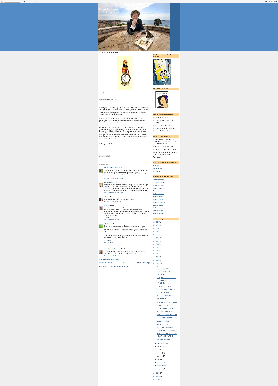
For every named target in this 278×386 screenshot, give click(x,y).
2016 (157, 250)
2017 (157, 247)
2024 (157, 225)
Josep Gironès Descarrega (112, 249)
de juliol (159, 350)
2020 (157, 238)
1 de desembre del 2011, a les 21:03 (113, 192)
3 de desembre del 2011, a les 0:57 (113, 219)
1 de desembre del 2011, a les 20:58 (113, 178)
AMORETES (161, 274)
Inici (124, 263)
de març (160, 362)
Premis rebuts (157, 171)
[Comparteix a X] (104, 156)
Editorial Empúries (159, 202)
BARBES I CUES (162, 324)
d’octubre (160, 346)
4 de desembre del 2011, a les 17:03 (113, 245)
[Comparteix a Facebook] (106, 156)
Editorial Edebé (158, 196)
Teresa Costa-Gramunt (111, 167)
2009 (157, 376)
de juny (159, 353)
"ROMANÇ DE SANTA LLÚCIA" (167, 315)
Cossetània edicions (159, 182)
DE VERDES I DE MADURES (166, 296)
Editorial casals (158, 191)
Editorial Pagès (158, 211)
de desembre (161, 269)
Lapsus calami (108, 182)
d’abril (159, 359)
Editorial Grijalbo (158, 205)
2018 (157, 244)
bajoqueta (107, 223)
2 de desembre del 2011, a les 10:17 (113, 201)
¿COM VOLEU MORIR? (164, 318)
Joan (105, 196)
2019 (157, 241)
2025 (157, 222)
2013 (157, 260)
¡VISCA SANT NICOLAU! (165, 327)
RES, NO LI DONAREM (164, 312)
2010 (157, 373)
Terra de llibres (108, 242)
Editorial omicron (158, 208)
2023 (157, 228)
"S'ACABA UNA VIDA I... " (165, 339)
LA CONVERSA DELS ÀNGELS (167, 289)
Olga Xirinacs (108, 9)
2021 (157, 235)
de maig (160, 356)
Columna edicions (158, 180)
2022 (157, 231)
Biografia (156, 165)
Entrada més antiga (143, 263)
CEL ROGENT (161, 299)
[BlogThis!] (102, 156)
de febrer (160, 365)
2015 (157, 254)
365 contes (107, 241)
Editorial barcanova (159, 188)
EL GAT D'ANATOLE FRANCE (166, 308)
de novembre (161, 343)
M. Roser (107, 205)
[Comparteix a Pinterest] (108, 156)
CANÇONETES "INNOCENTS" (166, 278)
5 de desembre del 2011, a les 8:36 (113, 255)
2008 (157, 379)
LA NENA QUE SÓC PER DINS (167, 302)
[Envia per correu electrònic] (100, 156)
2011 (157, 266)
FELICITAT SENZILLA (164, 286)
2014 (157, 257)
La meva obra (157, 168)
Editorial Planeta (158, 213)
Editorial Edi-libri (158, 199)
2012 (157, 263)
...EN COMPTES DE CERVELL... (167, 331)
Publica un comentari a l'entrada (109, 260)
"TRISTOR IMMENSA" (164, 292)
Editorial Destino (158, 194)
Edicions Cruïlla (158, 185)
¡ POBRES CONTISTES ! (165, 305)
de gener (160, 369)
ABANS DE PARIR (163, 321)
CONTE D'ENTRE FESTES (165, 271)
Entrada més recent (105, 263)
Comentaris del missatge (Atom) (119, 266)
